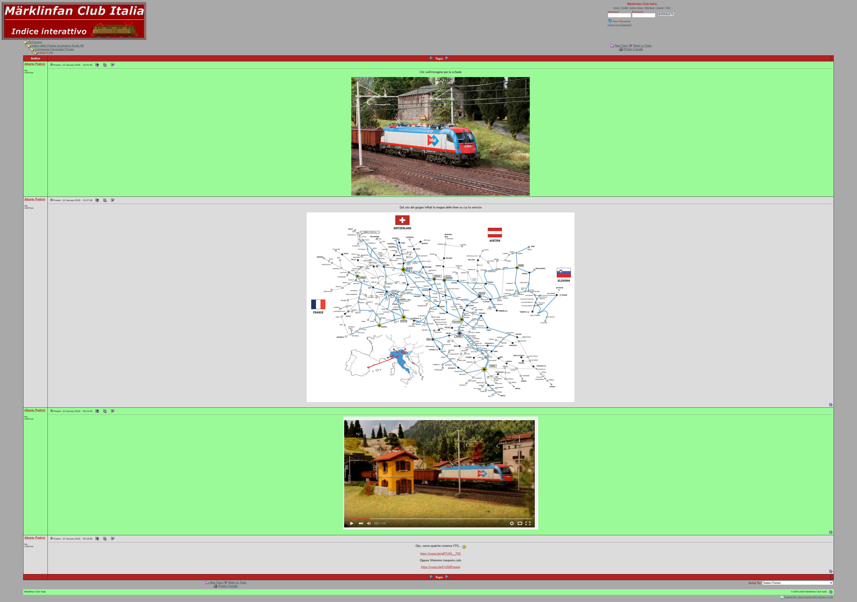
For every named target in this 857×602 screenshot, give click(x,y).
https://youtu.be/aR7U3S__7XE (440, 553)
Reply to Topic (642, 45)
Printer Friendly (633, 49)
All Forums (35, 42)
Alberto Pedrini (34, 64)
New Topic (621, 45)
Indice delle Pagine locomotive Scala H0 (57, 45)
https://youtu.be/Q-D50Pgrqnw (440, 567)
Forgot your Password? (620, 25)
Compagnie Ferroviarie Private (54, 49)
